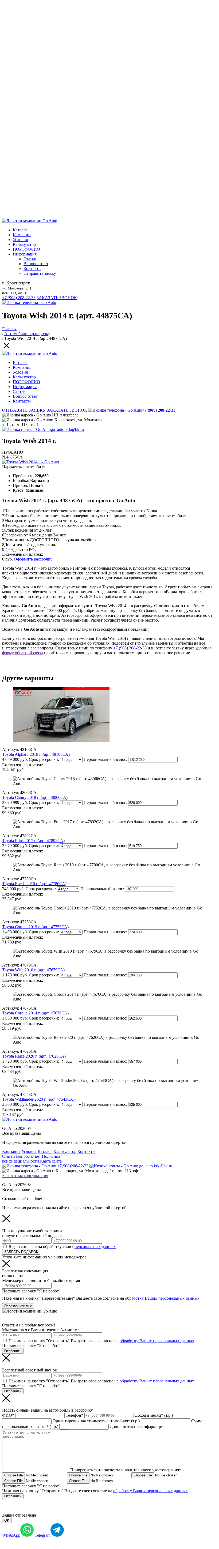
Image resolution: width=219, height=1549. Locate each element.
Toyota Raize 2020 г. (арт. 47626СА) (34, 1056)
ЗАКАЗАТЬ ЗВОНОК (57, 297)
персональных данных (95, 1246)
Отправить (12, 1351)
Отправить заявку (40, 273)
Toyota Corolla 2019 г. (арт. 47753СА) (35, 926)
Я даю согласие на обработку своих (62, 1246)
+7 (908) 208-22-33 (19, 297)
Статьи (30, 259)
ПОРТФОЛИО (26, 249)
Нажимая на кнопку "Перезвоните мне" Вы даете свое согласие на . (101, 1298)
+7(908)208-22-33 (72, 1166)
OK (6, 1520)
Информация (25, 254)
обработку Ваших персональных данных (162, 1298)
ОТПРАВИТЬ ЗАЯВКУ (24, 410)
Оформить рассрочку (33, 559)
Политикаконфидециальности (31, 1158)
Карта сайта (51, 1161)
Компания (22, 234)
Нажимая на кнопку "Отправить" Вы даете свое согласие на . (102, 1341)
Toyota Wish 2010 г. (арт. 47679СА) (33, 970)
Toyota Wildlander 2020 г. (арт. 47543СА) (38, 1099)
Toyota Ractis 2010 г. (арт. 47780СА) (34, 883)
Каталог (20, 230)
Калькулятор (24, 244)
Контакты (32, 268)
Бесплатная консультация (25, 1175)
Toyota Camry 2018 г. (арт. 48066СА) (35, 797)
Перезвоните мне (18, 1306)
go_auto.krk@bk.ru (67, 429)
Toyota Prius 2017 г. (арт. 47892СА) (33, 840)
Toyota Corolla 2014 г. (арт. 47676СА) (35, 1013)
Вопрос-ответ (36, 263)
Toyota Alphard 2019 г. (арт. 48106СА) (36, 754)
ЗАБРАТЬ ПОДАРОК (21, 1252)
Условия (20, 239)
